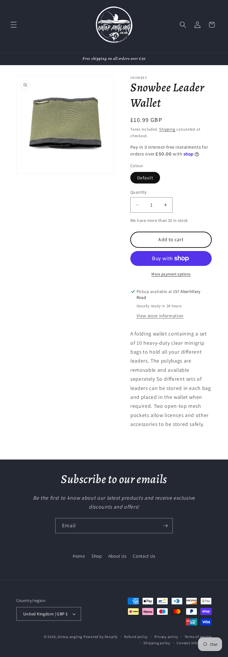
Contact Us (144, 556)
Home (79, 556)
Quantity (138, 192)
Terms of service (198, 636)
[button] (14, 25)
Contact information (194, 643)
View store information (160, 316)
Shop (96, 556)
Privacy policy (166, 636)
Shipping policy (156, 643)
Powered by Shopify (100, 636)
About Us (117, 556)
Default (145, 178)
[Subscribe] (165, 526)
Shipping (167, 129)
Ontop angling (70, 636)
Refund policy (136, 636)
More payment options (171, 274)
